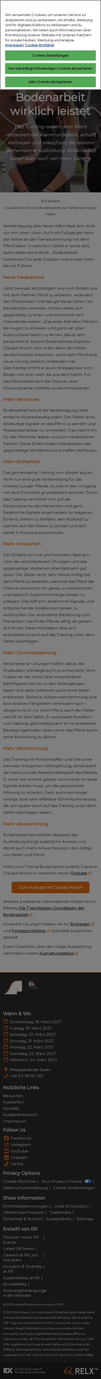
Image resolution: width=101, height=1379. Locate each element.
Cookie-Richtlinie (39, 45)
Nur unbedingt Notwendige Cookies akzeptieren (51, 68)
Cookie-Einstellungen (50, 55)
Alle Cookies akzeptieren (50, 82)
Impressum (14, 45)
